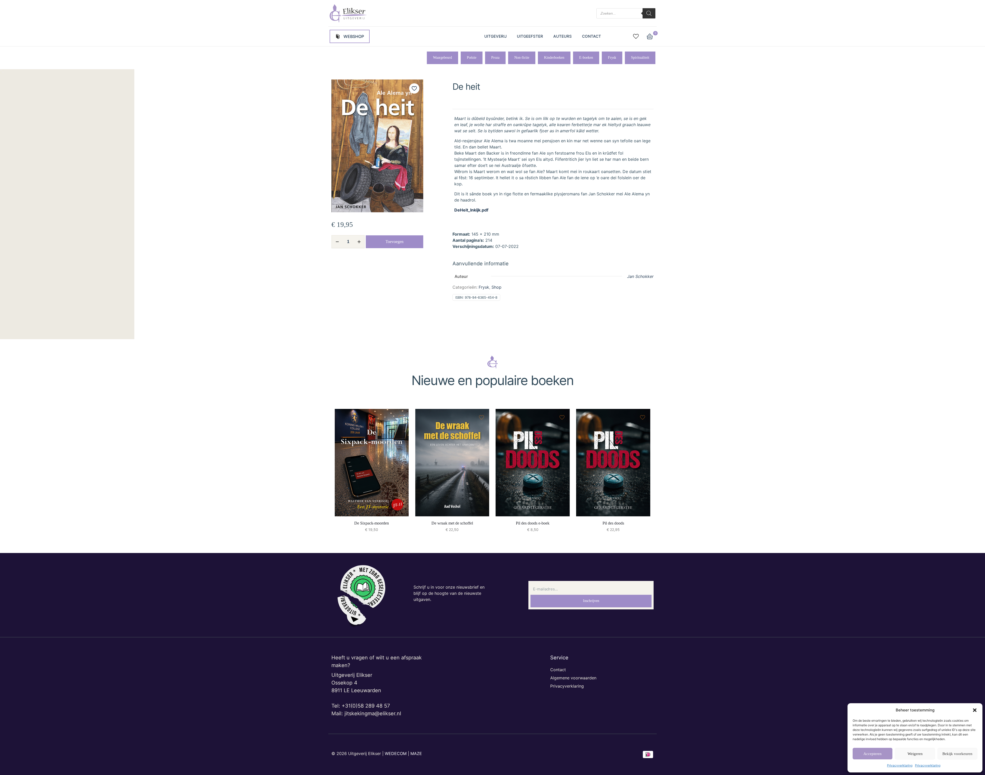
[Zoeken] (649, 13)
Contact (558, 669)
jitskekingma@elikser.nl (372, 713)
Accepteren (872, 754)
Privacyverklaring (899, 765)
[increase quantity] (358, 241)
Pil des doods (613, 523)
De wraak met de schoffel (452, 523)
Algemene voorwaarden (573, 677)
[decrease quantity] (337, 241)
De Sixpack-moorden (371, 523)
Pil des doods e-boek (532, 523)
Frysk (484, 287)
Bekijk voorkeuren (957, 754)
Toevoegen (394, 241)
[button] (974, 710)
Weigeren (915, 754)
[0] (650, 36)
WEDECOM (396, 753)
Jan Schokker (640, 276)
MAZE (416, 753)
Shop (496, 287)
